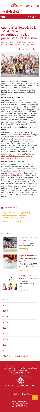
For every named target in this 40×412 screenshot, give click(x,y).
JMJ (23, 217)
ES (33, 16)
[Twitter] (10, 11)
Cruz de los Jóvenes (12, 221)
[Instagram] (14, 11)
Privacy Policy (26, 394)
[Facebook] (7, 11)
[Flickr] (21, 11)
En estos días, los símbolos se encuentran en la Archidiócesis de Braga (18, 156)
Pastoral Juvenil (10, 217)
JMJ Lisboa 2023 (10, 213)
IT (35, 16)
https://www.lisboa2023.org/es (21, 137)
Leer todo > (23, 250)
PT (37, 16)
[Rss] (3, 11)
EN (28, 16)
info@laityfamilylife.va (20, 402)
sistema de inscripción (13, 175)
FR (30, 16)
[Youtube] (17, 11)
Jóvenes (25, 213)
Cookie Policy (13, 394)
